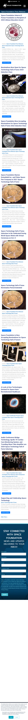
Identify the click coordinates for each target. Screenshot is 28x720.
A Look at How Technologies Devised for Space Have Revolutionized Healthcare (11, 389)
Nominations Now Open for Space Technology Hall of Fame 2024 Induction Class (13, 69)
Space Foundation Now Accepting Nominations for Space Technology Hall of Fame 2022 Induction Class (14, 123)
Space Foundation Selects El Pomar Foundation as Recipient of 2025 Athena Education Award (13, 17)
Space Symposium (6, 45)
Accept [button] (11, 717)
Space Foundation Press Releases (15, 44)
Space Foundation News (12, 149)
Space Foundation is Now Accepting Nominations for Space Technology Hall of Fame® (13, 337)
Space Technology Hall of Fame (10, 263)
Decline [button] (16, 717)
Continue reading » (7, 62)
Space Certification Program (13, 415)
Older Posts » (4, 517)
